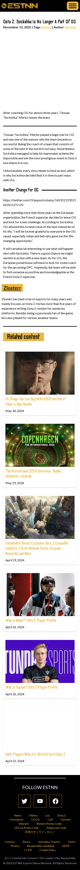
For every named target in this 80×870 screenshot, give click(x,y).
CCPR (28, 850)
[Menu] (72, 6)
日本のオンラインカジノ (40, 831)
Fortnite (66, 819)
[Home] (20, 5)
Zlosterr (70, 27)
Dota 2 (46, 27)
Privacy (15, 846)
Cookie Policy (47, 850)
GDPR (66, 846)
